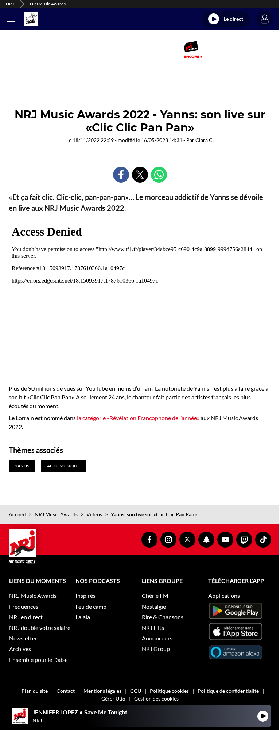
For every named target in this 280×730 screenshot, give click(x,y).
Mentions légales (102, 691)
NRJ (10, 4)
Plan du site (35, 691)
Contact (66, 691)
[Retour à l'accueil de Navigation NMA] (31, 19)
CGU (135, 691)
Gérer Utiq (113, 698)
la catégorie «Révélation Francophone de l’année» (138, 417)
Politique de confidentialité (228, 691)
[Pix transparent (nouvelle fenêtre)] (80, 49)
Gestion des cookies (156, 698)
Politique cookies (169, 691)
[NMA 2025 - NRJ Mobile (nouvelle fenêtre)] (193, 49)
